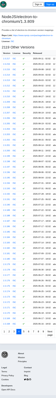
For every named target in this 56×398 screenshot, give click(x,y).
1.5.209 (6, 102)
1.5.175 (6, 286)
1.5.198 (6, 161)
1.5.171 (6, 307)
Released (37, 53)
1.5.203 (6, 134)
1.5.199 (6, 156)
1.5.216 (6, 64)
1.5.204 (6, 129)
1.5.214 (6, 75)
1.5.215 (6, 69)
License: (6, 41)
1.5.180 (6, 259)
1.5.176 (6, 280)
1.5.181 (6, 253)
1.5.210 (6, 96)
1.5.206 (6, 118)
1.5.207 (6, 113)
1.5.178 (6, 270)
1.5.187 (6, 221)
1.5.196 (6, 172)
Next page (50, 333)
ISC (12, 41)
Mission (21, 357)
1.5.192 (6, 194)
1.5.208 (6, 107)
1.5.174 (6, 291)
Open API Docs (8, 389)
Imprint (27, 371)
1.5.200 (6, 150)
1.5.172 (6, 302)
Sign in (38, 4)
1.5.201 (6, 145)
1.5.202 (6, 140)
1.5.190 (6, 205)
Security (27, 53)
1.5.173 (6, 297)
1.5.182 (6, 248)
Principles (22, 361)
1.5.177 (6, 275)
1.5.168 (6, 324)
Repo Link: (7, 35)
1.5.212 (6, 85)
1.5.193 (6, 188)
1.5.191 (6, 199)
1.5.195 (6, 177)
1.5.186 (6, 226)
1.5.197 (6, 167)
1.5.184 (6, 237)
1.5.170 (6, 313)
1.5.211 (6, 91)
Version (6, 53)
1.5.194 (6, 183)
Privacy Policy (7, 375)
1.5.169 (6, 318)
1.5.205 (6, 123)
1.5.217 (6, 58)
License (16, 53)
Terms (4, 371)
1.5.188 (6, 215)
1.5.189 (6, 210)
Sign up (50, 4)
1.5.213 (6, 80)
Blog (26, 375)
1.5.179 (6, 264)
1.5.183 (6, 242)
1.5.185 (6, 232)
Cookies (5, 379)
